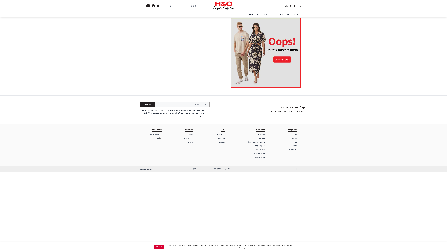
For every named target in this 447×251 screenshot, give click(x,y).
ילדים (265, 14)
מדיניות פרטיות (303, 169)
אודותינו (190, 134)
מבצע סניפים (260, 150)
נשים (281, 14)
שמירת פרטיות (220, 138)
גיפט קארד (261, 138)
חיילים (250, 14)
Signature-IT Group (146, 169)
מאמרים (190, 142)
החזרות (294, 138)
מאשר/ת (159, 247)
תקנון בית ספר (260, 146)
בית (257, 14)
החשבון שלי (299, 5)
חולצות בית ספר (293, 14)
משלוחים (294, 134)
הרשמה (147, 104)
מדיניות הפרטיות (229, 248)
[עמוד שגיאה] (223, 53)
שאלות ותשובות (292, 150)
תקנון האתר (221, 142)
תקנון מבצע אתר (259, 153)
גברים (273, 14)
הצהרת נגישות (220, 134)
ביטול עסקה (293, 142)
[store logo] (223, 6)
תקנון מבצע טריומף (258, 157)
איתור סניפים (154, 134)
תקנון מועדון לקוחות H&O (256, 142)
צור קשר (294, 146)
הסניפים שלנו (188, 138)
